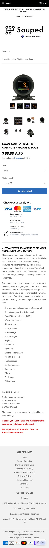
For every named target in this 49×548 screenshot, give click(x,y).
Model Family (8, 178)
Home (4, 51)
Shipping (18, 158)
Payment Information (24, 465)
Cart (45, 3)
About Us (24, 487)
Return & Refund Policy (24, 472)
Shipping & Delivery (24, 469)
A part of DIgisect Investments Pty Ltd (23, 538)
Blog (25, 457)
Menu (7, 3)
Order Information (24, 461)
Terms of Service (24, 480)
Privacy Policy (24, 476)
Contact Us (24, 484)
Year (4, 165)
